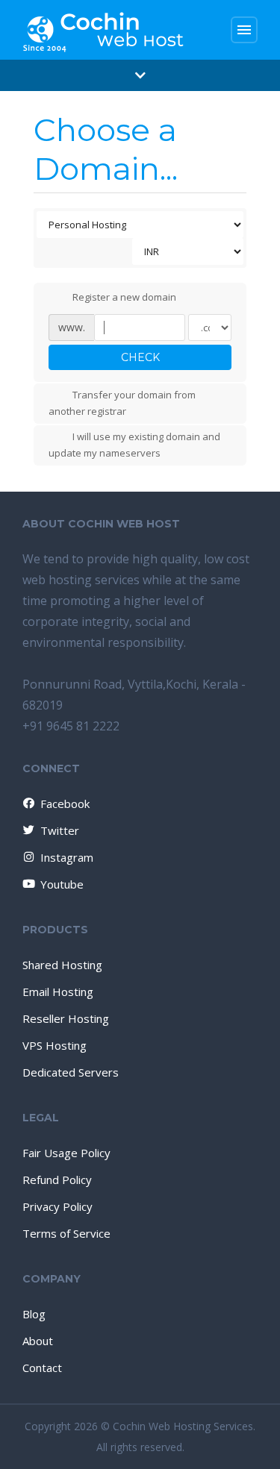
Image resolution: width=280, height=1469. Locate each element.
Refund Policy (57, 1179)
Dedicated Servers (70, 1072)
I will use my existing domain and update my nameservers (134, 445)
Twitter (59, 830)
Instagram (66, 857)
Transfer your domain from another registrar (122, 403)
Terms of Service (66, 1233)
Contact (42, 1367)
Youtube (62, 884)
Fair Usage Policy (66, 1152)
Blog (34, 1313)
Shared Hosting (62, 964)
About (37, 1340)
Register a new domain (124, 297)
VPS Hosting (54, 1045)
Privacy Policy (57, 1206)
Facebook (65, 803)
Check (140, 357)
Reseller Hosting (65, 1018)
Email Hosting (57, 991)
